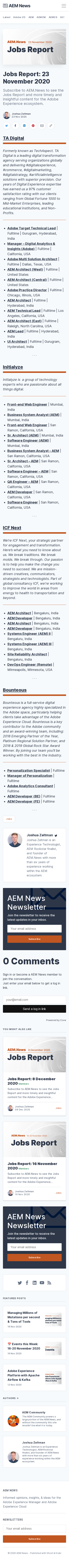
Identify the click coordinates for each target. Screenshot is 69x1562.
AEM (31, 17)
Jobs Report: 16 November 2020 (32, 1166)
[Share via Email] (42, 125)
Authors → (11, 1398)
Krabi (58, 1553)
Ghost (50, 1553)
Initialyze (13, 367)
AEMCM (41, 17)
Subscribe (35, 939)
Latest (6, 17)
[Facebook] (27, 1282)
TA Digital (13, 138)
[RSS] (49, 1282)
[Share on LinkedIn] (24, 125)
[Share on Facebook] (15, 125)
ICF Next (12, 527)
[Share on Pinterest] (33, 125)
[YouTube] (42, 1282)
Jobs (9, 819)
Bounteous (15, 690)
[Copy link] (50, 125)
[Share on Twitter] (6, 125)
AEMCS (53, 17)
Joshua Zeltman (40, 835)
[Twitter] (56, 835)
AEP (62, 17)
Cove (63, 1020)
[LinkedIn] (34, 1282)
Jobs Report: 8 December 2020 (32, 1081)
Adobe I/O (19, 17)
